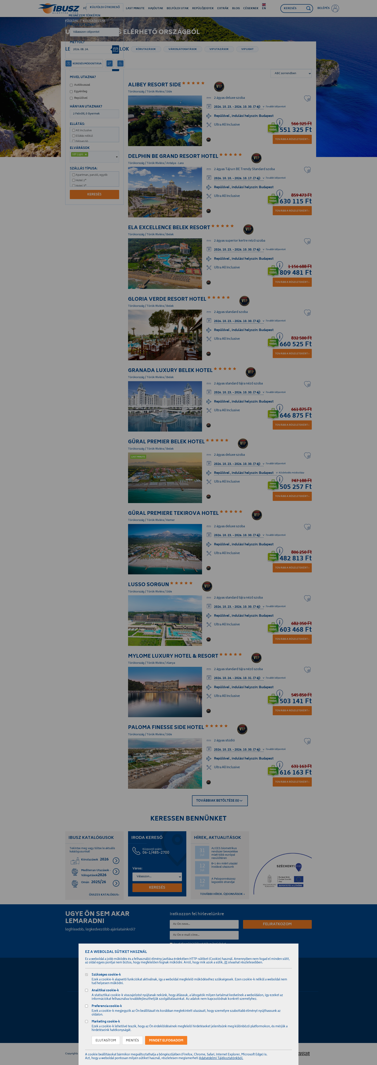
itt (225, 962)
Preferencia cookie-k (107, 1007)
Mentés (132, 1040)
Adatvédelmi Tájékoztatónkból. (221, 1058)
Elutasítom (106, 1040)
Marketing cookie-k (106, 1022)
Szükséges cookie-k (106, 975)
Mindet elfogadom (166, 1040)
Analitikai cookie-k (105, 991)
